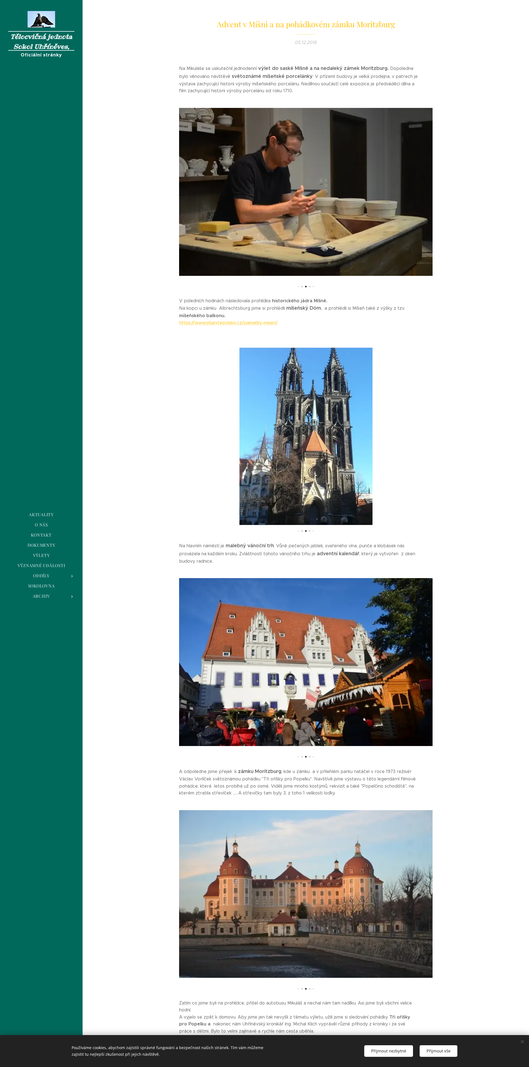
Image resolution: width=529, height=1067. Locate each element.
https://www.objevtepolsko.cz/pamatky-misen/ (229, 322)
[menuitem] (41, 514)
